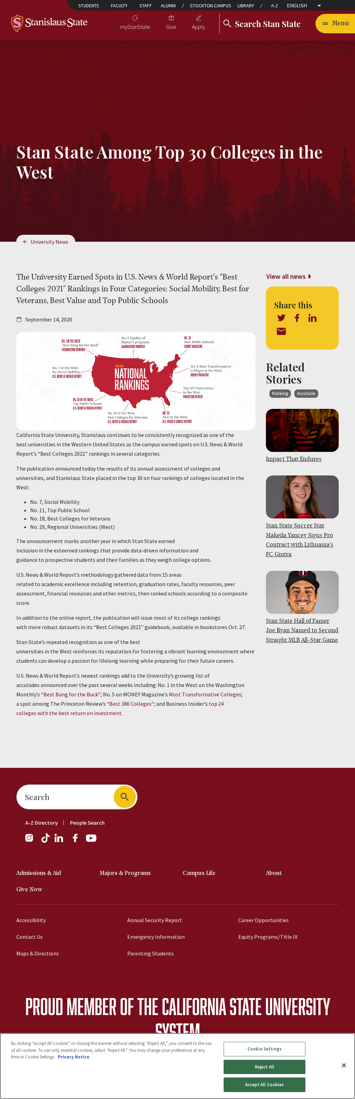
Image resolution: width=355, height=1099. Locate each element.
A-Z (274, 5)
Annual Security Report (154, 920)
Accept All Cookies (264, 1085)
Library (245, 5)
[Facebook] (78, 841)
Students (88, 5)
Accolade (306, 393)
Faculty (119, 5)
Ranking (280, 393)
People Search (87, 822)
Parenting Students (150, 953)
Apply (198, 26)
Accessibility (31, 920)
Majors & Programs (125, 873)
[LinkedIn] (59, 841)
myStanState (135, 26)
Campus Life (199, 873)
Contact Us (29, 936)
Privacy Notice (73, 1057)
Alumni (168, 5)
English (297, 5)
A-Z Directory (41, 822)
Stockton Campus (210, 5)
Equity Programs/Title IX (267, 936)
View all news (286, 276)
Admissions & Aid (38, 873)
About (274, 873)
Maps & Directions (37, 953)
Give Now (29, 889)
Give (171, 26)
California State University (246, 1006)
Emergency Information (156, 936)
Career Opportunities (263, 920)
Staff (145, 5)
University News (49, 241)
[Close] (344, 1065)
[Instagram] (31, 841)
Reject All (264, 1067)
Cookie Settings (265, 1049)
